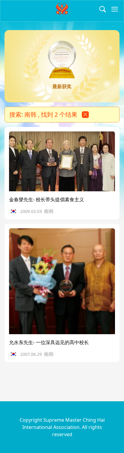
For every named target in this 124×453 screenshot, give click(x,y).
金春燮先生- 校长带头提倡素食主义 (46, 199)
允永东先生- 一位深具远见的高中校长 (49, 342)
